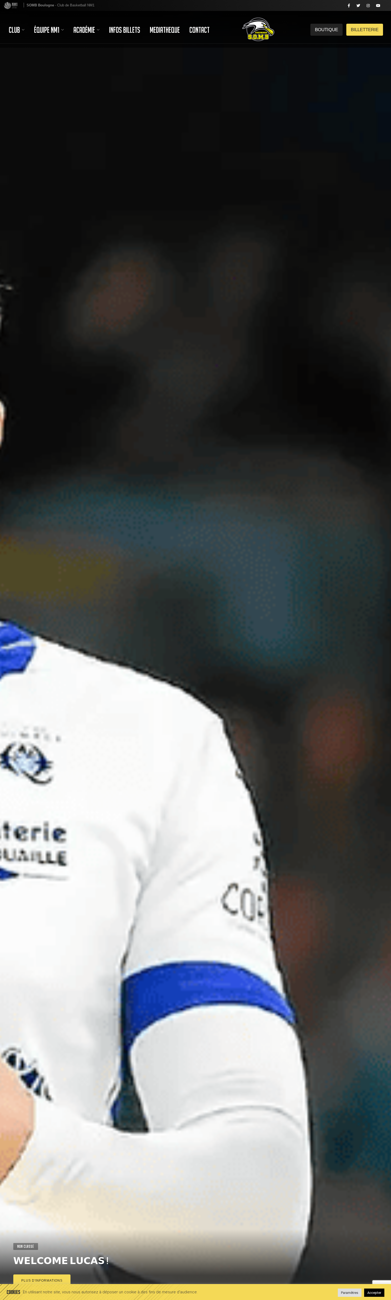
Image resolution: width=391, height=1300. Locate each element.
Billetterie (326, 5)
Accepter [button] (374, 1293)
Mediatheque (165, 30)
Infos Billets (124, 30)
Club (15, 30)
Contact (199, 30)
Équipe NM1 (47, 30)
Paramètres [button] (349, 1293)
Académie (84, 30)
